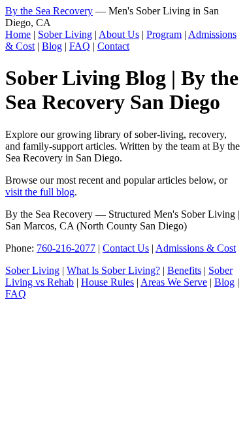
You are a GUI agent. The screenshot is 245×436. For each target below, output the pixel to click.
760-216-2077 (66, 248)
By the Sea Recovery (49, 10)
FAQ (79, 46)
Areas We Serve (173, 282)
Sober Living (65, 34)
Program (164, 34)
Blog (52, 46)
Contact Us (126, 248)
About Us (119, 34)
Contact (113, 46)
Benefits (184, 270)
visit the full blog (39, 191)
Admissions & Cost (195, 248)
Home (18, 34)
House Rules (107, 282)
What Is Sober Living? (113, 270)
